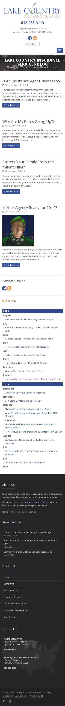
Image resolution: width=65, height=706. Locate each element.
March (6, 358)
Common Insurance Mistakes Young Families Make (29, 338)
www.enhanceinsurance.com (29, 89)
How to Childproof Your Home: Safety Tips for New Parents (33, 379)
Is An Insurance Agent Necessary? (31, 81)
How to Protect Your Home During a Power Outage (29, 319)
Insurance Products (13, 597)
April (5, 350)
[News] (35, 37)
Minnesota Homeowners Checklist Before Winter (28, 408)
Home (5, 512)
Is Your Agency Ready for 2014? (29, 207)
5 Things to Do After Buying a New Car (23, 400)
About (13, 512)
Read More (10, 105)
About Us (8, 577)
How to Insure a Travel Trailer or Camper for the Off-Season (33, 431)
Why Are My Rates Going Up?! (28, 121)
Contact (22, 512)
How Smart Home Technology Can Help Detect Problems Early (30, 543)
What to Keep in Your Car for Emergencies (25, 392)
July (5, 323)
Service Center (11, 590)
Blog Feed (10, 300)
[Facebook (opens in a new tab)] (30, 37)
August (7, 315)
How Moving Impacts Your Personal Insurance (27, 346)
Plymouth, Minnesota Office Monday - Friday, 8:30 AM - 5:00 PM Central (32, 30)
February (8, 367)
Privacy (46, 692)
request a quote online (37, 502)
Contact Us (9, 583)
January (7, 375)
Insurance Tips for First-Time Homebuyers (25, 462)
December (8, 388)
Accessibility (21, 695)
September (9, 420)
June (5, 334)
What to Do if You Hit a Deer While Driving (24, 371)
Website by (36, 695)
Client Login (31, 44)
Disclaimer (8, 695)
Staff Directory (10, 616)
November (9, 396)
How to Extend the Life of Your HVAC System (26, 363)
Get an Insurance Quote (15, 603)
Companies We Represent (16, 610)
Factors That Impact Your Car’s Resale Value (26, 354)
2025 (6, 384)
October (7, 404)
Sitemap (32, 512)
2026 (6, 311)
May (5, 342)
